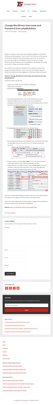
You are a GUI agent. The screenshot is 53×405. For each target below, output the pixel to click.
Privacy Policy (6, 358)
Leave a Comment (22, 31)
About (4, 345)
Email (6, 257)
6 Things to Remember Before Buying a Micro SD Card (17, 322)
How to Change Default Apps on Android (13, 380)
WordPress (13, 213)
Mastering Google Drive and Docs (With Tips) (14, 369)
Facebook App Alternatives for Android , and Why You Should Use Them (21, 328)
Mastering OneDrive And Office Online (12, 366)
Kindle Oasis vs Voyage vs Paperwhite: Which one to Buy (18, 331)
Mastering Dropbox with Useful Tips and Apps (14, 373)
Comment (7, 227)
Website (7, 265)
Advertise (5, 355)
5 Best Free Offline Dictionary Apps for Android (15, 390)
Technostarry (26, 4)
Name (6, 250)
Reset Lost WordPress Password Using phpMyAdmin (23, 207)
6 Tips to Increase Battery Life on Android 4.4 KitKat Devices (18, 384)
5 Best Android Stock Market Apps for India (15, 325)
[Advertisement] (26, 43)
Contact (5, 351)
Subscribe (5, 348)
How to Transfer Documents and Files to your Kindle (16, 387)
